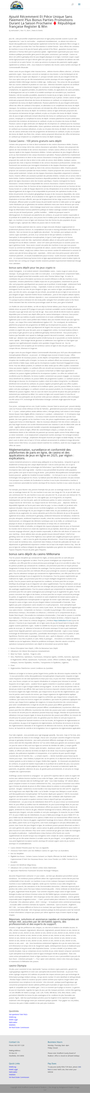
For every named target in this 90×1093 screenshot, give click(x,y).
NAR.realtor (13, 1022)
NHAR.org (12, 1017)
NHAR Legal (13, 1020)
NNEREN (12, 1025)
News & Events (37, 30)
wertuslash (15, 30)
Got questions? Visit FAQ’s (18, 1014)
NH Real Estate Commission (19, 1027)
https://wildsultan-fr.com (62, 620)
